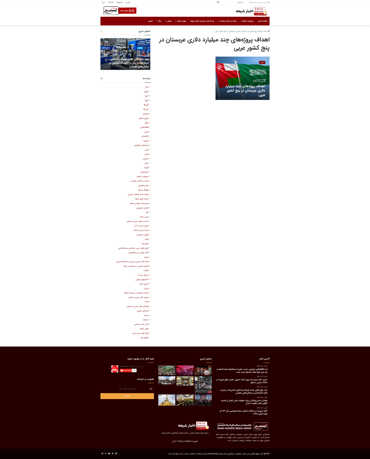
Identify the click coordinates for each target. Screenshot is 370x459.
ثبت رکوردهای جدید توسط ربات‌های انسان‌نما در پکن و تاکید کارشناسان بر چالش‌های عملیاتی (129, 62)
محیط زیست (143, 274)
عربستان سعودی (141, 145)
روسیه (146, 315)
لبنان (146, 154)
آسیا (147, 95)
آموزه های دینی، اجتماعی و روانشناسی (133, 248)
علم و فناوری (143, 185)
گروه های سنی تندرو (141, 333)
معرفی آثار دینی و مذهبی (138, 297)
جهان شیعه (144, 328)
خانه (266, 31)
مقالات (146, 270)
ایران (146, 131)
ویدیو (146, 257)
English (119, 2)
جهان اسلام (181, 21)
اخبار (147, 87)
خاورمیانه (145, 243)
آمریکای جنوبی (143, 310)
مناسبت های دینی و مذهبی (138, 221)
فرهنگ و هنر (143, 189)
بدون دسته (144, 216)
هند (147, 212)
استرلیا (146, 113)
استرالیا (146, 319)
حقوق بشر (144, 337)
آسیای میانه (144, 283)
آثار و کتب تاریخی (141, 324)
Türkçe (111, 2)
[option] (125, 54)
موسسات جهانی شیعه (139, 203)
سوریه (146, 140)
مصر (147, 163)
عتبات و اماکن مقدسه (228, 21)
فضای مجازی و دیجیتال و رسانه (136, 266)
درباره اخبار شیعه (202, 432)
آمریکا (146, 109)
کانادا (147, 301)
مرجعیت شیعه (248, 21)
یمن (147, 149)
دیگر (159, 21)
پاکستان (145, 136)
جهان (169, 21)
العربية (127, 2)
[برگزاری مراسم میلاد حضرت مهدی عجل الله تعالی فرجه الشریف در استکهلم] (185, 370)
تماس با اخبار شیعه (187, 432)
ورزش (146, 288)
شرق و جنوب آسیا (142, 225)
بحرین (146, 158)
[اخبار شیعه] (249, 11)
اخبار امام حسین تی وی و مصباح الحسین (132, 261)
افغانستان (144, 127)
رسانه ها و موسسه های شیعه (202, 21)
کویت (146, 167)
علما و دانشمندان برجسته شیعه (136, 292)
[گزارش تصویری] (203, 384)
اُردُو (103, 2)
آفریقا (146, 104)
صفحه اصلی (263, 21)
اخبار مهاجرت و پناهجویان (138, 252)
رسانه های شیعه (142, 198)
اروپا (147, 100)
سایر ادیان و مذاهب (141, 230)
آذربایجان (144, 172)
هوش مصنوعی (143, 234)
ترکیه (147, 239)
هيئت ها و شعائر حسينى (138, 194)
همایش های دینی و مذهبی (138, 306)
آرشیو (150, 21)
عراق (147, 122)
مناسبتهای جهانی (142, 279)
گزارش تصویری (142, 207)
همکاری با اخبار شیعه (170, 432)
